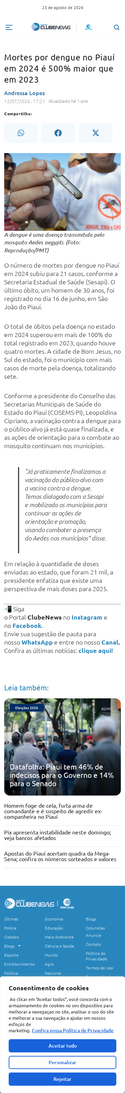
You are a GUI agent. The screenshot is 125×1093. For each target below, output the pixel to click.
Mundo (51, 955)
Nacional (53, 973)
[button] (21, 133)
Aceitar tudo (63, 1045)
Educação (54, 928)
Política (11, 973)
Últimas (11, 919)
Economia (54, 919)
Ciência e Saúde (59, 946)
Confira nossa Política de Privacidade (73, 1030)
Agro (49, 964)
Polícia (10, 928)
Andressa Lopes (24, 93)
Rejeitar (62, 1079)
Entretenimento (19, 964)
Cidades (11, 937)
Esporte (11, 955)
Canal (109, 642)
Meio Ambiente (59, 937)
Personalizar (62, 1062)
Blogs (9, 946)
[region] (62, 1034)
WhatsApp (37, 642)
